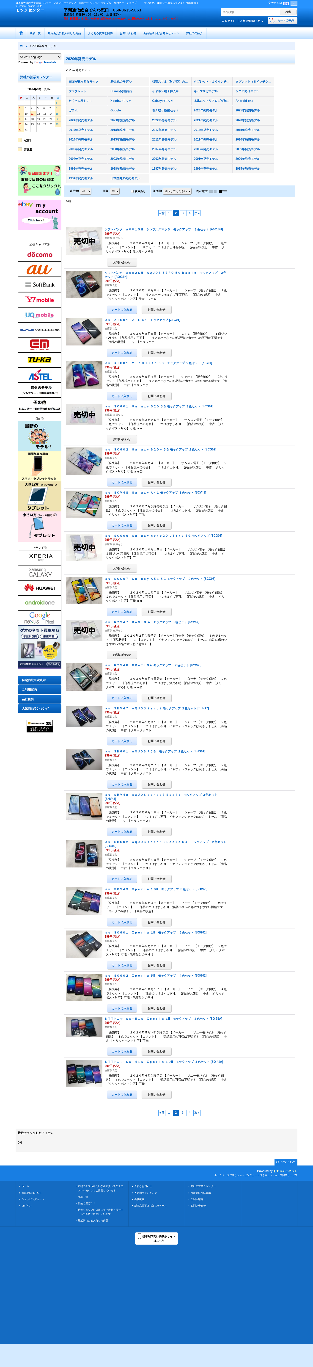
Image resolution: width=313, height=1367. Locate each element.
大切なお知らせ (143, 1186)
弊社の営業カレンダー (203, 1186)
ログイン (230, 20)
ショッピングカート (33, 1199)
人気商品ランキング (35, 708)
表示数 (74, 191)
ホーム (25, 1186)
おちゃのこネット (285, 1171)
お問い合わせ (198, 1205)
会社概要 (28, 699)
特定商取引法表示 (34, 680)
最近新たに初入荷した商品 (93, 1220)
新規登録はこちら (253, 20)
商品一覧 (83, 1197)
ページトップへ (288, 1161)
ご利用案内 (29, 689)
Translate (50, 62)
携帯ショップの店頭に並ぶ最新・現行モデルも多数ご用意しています (100, 1211)
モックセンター (30, 10)
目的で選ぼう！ (87, 1203)
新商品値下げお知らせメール (150, 1205)
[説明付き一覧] (224, 191)
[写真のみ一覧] (214, 191)
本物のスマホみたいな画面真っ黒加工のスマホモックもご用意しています (100, 1188)
